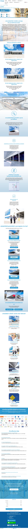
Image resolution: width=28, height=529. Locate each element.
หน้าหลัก (1, 5)
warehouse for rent (15, 7)
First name (7, 500)
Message (7, 506)
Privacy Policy (18, 510)
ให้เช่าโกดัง (6, 7)
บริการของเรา (4, 5)
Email (7, 504)
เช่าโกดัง (18, 7)
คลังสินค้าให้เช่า (8, 7)
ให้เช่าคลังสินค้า (3, 7)
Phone (7, 503)
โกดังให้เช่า (11, 7)
